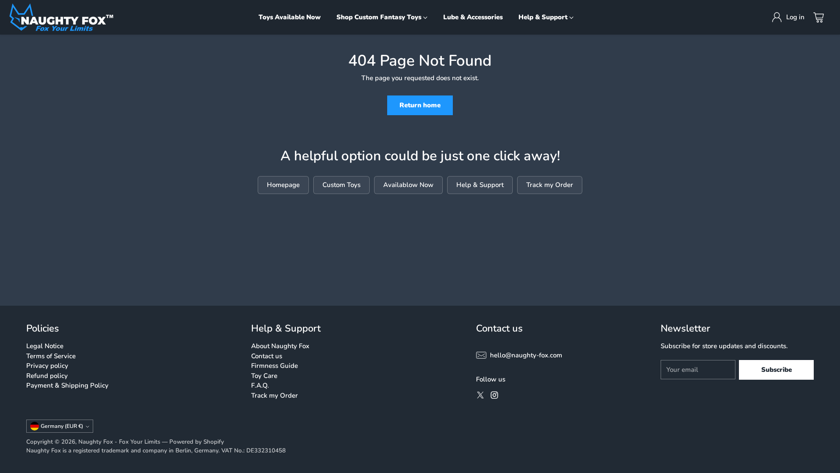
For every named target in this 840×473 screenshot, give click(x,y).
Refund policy (47, 375)
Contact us (266, 356)
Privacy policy (47, 365)
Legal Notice (44, 346)
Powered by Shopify (196, 442)
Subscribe (776, 369)
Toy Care (264, 375)
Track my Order (274, 395)
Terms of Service (51, 356)
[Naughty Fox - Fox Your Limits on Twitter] (480, 396)
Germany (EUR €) (62, 426)
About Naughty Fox (280, 346)
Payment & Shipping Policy (67, 385)
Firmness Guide (274, 365)
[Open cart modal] (818, 17)
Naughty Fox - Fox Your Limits (119, 442)
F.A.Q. (260, 385)
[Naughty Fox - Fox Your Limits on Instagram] (494, 396)
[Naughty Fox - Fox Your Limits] (61, 17)
